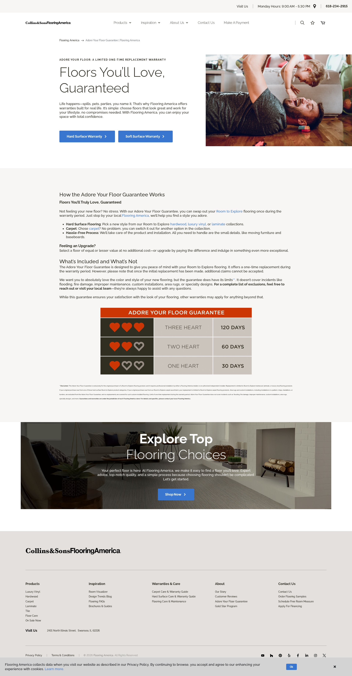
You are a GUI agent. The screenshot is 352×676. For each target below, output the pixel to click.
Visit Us (242, 6)
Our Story (220, 591)
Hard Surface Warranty (84, 136)
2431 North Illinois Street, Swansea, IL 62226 (73, 630)
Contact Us (206, 23)
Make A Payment (236, 23)
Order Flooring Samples (292, 596)
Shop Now (173, 494)
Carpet (29, 601)
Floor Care (31, 615)
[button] (302, 22)
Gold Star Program (226, 606)
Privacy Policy (33, 655)
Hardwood (31, 596)
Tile (27, 610)
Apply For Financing (290, 606)
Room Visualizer (98, 591)
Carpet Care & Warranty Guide (170, 591)
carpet (94, 228)
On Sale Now (33, 620)
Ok (291, 666)
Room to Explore (229, 211)
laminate (218, 224)
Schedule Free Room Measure (296, 601)
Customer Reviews (226, 596)
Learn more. (54, 669)
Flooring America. (104, 655)
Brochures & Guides (100, 606)
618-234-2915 (337, 6)
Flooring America (69, 40)
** (234, 280)
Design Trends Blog (100, 596)
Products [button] (120, 23)
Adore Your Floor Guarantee (231, 601)
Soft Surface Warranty (143, 136)
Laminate (30, 606)
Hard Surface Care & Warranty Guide (174, 596)
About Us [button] (177, 23)
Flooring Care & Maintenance (169, 601)
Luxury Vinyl (32, 591)
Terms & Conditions (63, 655)
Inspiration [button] (148, 23)
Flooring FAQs (97, 601)
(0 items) (323, 23)
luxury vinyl (197, 224)
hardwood (178, 224)
